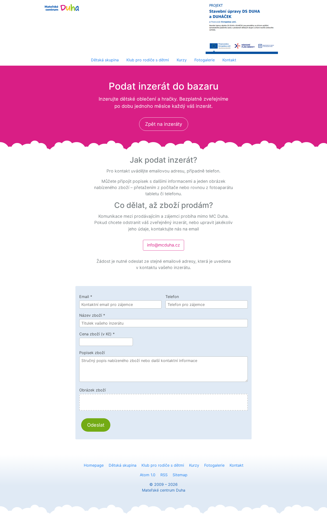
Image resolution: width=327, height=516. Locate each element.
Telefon (172, 296)
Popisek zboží (92, 352)
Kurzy (182, 59)
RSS (164, 474)
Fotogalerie (204, 59)
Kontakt (229, 59)
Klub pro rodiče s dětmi (147, 59)
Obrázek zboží (92, 390)
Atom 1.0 (147, 474)
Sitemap (180, 474)
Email (85, 296)
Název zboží (92, 315)
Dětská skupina (105, 59)
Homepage (94, 465)
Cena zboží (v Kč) (97, 334)
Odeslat (95, 425)
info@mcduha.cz (163, 244)
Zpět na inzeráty (163, 124)
